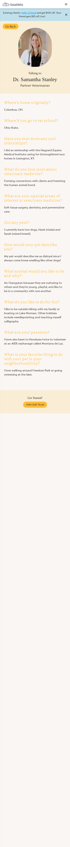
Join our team (35, 404)
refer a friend (29, 12)
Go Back (10, 26)
